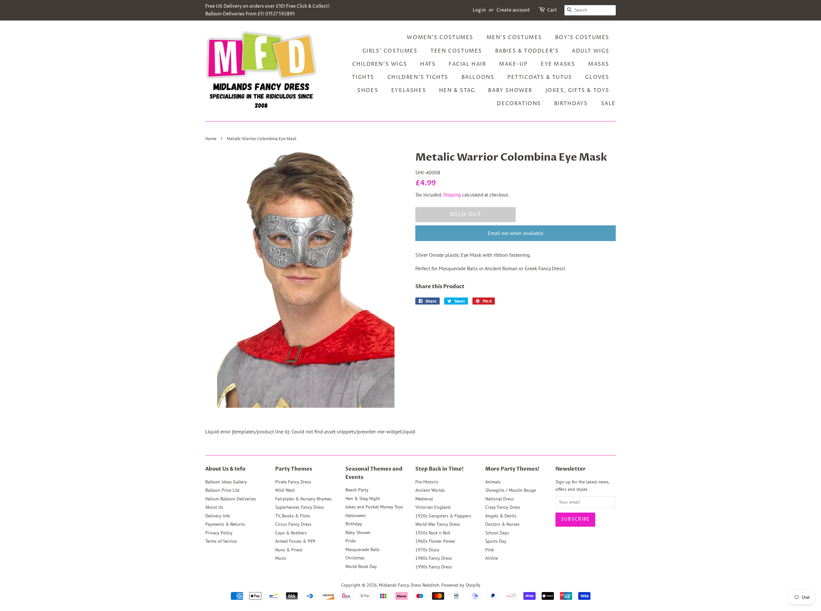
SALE (608, 103)
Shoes (367, 90)
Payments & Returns (225, 524)
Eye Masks (558, 64)
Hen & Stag (457, 90)
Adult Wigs (590, 50)
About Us (214, 507)
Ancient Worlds (430, 490)
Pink (489, 550)
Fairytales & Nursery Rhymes (303, 499)
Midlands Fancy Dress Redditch (409, 585)
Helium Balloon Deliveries (230, 499)
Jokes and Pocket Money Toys (374, 507)
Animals (493, 482)
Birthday (353, 524)
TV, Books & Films (292, 516)
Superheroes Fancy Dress (299, 507)
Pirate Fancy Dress (293, 482)
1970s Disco (427, 550)
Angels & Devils (500, 516)
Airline (491, 558)
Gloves (597, 77)
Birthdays (571, 103)
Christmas (355, 558)
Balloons (478, 77)
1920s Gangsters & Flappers (443, 516)
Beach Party (356, 490)
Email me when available (515, 233)
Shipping (452, 195)
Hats (428, 64)
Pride (350, 541)
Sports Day (495, 541)
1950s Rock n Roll (432, 533)
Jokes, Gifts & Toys (577, 90)
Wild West (285, 490)
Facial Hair (467, 64)
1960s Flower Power (435, 541)
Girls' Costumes (390, 50)
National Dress (499, 499)
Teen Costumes (456, 50)
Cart (552, 10)
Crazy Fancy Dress (502, 507)
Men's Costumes (514, 37)
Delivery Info (217, 516)
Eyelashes (408, 90)
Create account (513, 10)
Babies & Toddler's (527, 50)
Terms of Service (221, 541)
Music (280, 558)
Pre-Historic (426, 482)
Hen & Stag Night (362, 498)
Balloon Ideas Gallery (226, 482)
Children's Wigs (379, 64)
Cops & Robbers (291, 533)
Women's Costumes (440, 37)
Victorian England (433, 507)
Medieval (424, 499)
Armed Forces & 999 (295, 541)
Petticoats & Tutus (539, 77)
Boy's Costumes (582, 37)
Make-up (513, 64)
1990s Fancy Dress (433, 567)
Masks (598, 64)
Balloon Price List (222, 490)
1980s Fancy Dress (433, 558)
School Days (497, 533)
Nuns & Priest (288, 550)
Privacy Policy (219, 533)
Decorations (519, 103)
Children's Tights (417, 77)
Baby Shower (510, 90)
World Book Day (361, 566)
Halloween (355, 515)
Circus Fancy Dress (293, 524)
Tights (363, 77)
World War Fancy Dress (437, 524)
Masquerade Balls (362, 549)
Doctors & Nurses (502, 524)
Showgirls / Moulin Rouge (510, 490)
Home (210, 139)
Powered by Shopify (460, 585)
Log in (479, 10)
